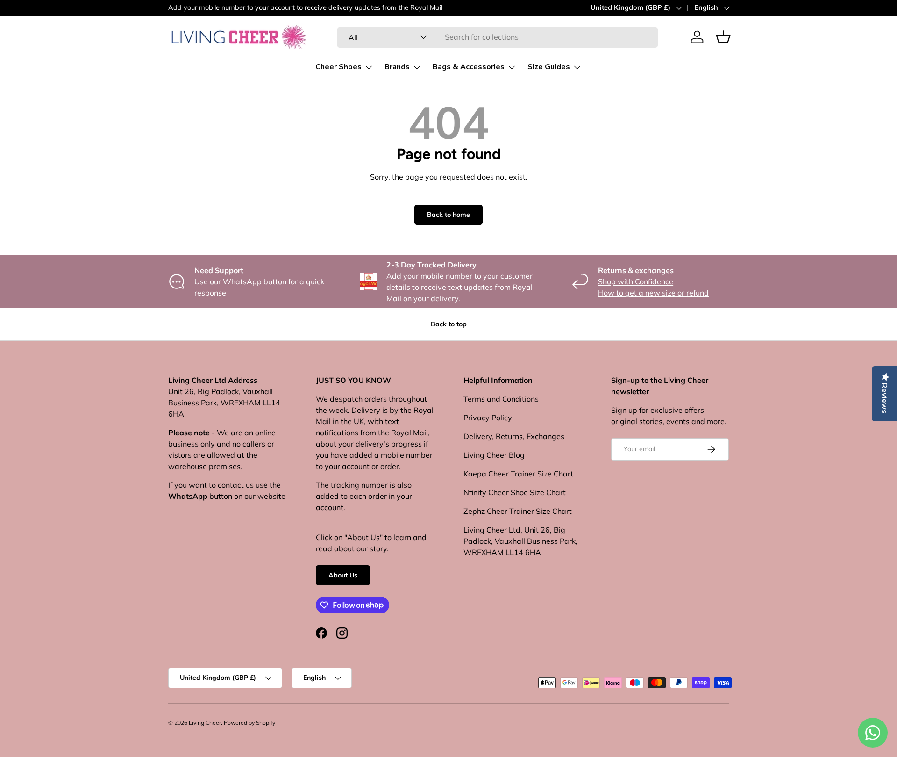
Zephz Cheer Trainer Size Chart (517, 511)
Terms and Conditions (501, 399)
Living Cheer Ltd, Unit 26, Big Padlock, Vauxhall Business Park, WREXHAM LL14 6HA (520, 541)
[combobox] (497, 37)
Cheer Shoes (338, 67)
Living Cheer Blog (494, 455)
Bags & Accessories (469, 67)
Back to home (448, 214)
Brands (397, 67)
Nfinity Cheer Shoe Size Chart (514, 492)
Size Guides (548, 67)
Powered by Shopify (249, 722)
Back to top (449, 324)
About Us (342, 575)
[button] (723, 37)
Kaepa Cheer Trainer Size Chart (518, 473)
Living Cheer (205, 722)
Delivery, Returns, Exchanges (513, 436)
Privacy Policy (487, 417)
